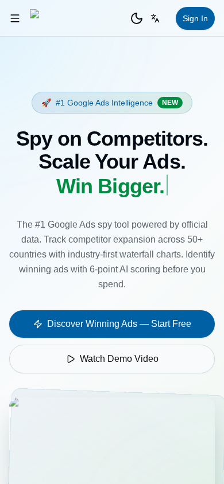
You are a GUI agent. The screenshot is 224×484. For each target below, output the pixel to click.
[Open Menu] (15, 18)
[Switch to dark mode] (137, 18)
